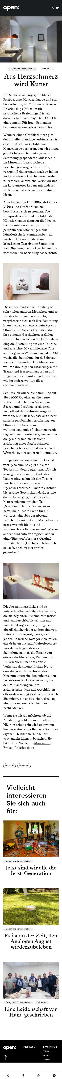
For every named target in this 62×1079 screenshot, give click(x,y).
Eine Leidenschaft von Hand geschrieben (31, 1011)
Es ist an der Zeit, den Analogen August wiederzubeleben (31, 941)
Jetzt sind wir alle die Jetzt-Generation (31, 870)
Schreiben (41, 1002)
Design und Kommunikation (22, 69)
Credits (46, 1060)
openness (24, 766)
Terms (46, 1051)
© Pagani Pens (50, 1047)
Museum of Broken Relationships (26, 745)
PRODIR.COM (29, 1047)
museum (10, 766)
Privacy (46, 1056)
